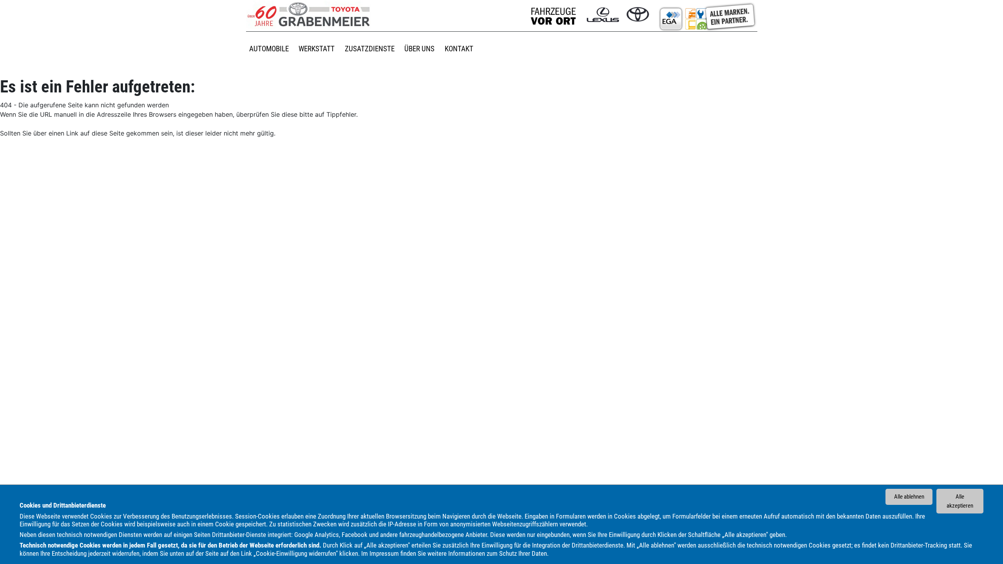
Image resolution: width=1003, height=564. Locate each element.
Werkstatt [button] (317, 48)
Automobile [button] (269, 48)
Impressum (384, 553)
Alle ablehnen (909, 496)
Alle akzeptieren (960, 501)
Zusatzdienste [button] (370, 48)
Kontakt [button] (459, 48)
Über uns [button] (419, 48)
